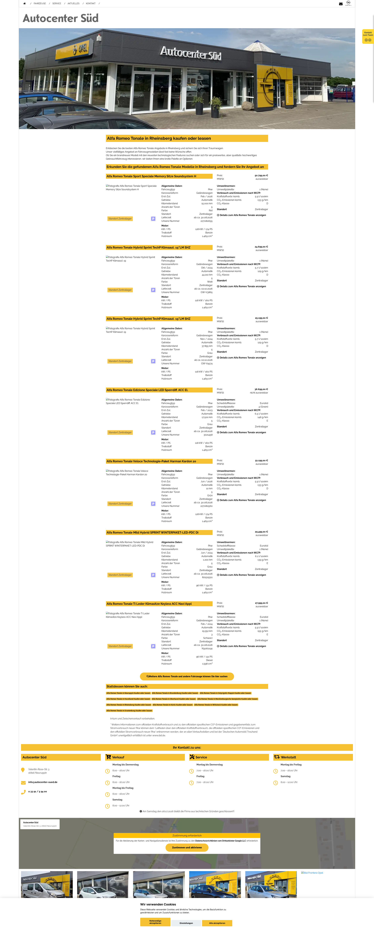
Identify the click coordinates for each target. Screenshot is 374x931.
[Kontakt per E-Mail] (341, 3)
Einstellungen (186, 923)
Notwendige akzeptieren (155, 922)
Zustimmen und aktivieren (187, 847)
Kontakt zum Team (368, 33)
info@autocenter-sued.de (42, 782)
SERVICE (56, 3)
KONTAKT (91, 3)
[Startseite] (348, 3)
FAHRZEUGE (40, 3)
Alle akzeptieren (217, 923)
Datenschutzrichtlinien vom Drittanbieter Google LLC (220, 841)
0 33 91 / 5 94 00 (37, 791)
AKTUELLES (73, 3)
